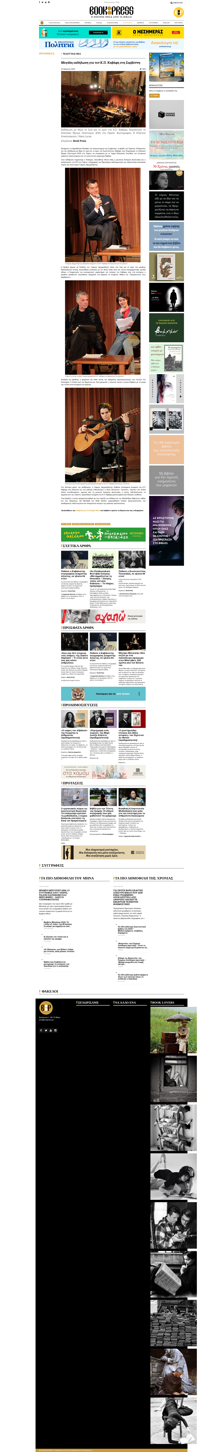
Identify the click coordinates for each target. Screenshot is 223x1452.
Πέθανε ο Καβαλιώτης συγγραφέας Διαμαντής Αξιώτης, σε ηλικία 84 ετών (74, 575)
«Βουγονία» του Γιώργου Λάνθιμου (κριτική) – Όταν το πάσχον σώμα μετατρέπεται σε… (133, 945)
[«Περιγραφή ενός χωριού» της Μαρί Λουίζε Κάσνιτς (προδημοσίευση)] (103, 719)
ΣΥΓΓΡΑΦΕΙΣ (153, 23)
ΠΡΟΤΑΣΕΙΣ (47, 968)
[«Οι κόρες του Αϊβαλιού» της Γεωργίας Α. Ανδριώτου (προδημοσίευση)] (74, 719)
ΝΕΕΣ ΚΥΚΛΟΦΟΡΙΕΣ (72, 23)
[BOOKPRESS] (111, 12)
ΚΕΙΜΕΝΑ (140, 23)
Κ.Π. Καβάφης (66, 524)
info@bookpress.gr (46, 1020)
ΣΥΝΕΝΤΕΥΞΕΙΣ (112, 23)
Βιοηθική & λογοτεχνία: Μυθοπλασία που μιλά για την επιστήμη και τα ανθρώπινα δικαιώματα (132, 812)
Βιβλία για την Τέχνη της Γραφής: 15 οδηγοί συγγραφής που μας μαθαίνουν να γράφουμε (103, 812)
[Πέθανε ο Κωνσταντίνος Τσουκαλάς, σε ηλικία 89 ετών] (132, 560)
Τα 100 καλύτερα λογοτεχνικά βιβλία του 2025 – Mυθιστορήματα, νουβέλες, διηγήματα (132, 930)
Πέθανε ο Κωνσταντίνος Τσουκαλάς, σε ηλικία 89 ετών (132, 573)
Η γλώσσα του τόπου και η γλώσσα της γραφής (56, 938)
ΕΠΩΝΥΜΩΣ (47, 941)
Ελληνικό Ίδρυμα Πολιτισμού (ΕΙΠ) (83, 524)
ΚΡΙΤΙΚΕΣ (88, 23)
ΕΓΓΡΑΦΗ (154, 96)
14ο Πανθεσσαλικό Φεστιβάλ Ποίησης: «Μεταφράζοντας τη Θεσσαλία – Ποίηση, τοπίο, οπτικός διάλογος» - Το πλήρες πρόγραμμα (102, 578)
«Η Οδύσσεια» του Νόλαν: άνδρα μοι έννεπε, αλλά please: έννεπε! (59, 950)
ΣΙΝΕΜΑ (120, 950)
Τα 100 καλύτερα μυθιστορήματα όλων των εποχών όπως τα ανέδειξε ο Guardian (133, 977)
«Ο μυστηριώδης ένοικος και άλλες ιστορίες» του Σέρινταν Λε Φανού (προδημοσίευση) (131, 735)
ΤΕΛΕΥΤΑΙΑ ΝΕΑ (54, 23)
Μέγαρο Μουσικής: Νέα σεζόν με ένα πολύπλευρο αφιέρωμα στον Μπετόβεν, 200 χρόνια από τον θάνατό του (132, 658)
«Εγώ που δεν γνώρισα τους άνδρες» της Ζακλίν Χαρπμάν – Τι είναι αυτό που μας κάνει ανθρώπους (74, 658)
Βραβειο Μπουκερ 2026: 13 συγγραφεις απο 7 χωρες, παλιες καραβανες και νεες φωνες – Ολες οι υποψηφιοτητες (54, 895)
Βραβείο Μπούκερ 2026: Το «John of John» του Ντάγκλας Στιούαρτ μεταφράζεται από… (58, 924)
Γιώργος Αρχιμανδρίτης (103, 524)
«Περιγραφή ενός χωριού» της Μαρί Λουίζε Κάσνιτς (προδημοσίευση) (100, 734)
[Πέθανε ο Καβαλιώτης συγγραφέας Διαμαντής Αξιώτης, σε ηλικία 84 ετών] (74, 560)
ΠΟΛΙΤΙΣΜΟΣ (127, 23)
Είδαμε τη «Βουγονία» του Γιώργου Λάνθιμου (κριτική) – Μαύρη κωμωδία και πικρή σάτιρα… (132, 961)
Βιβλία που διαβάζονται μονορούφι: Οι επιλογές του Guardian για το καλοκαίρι (56, 964)
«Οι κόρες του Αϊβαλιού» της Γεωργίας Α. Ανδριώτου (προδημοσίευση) (74, 734)
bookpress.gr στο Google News (88, 510)
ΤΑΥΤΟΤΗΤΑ (178, 23)
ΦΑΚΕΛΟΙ (166, 23)
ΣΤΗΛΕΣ (99, 23)
